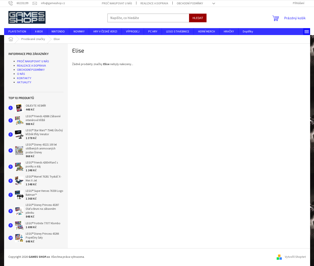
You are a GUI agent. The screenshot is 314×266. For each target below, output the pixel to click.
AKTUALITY (24, 82)
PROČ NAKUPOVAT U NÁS (117, 3)
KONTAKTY (24, 78)
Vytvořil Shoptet (295, 257)
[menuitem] (17, 31)
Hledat (198, 18)
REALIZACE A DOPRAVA (154, 3)
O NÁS (21, 74)
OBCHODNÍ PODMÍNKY (190, 3)
